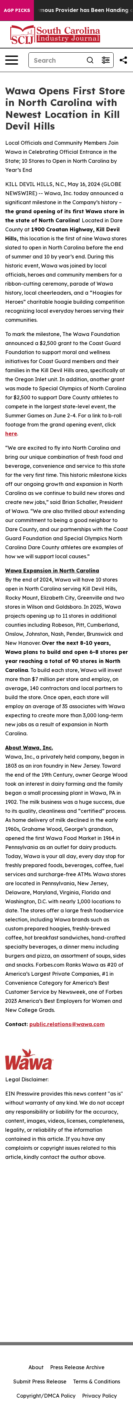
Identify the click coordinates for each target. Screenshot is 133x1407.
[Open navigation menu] (11, 60)
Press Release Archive (77, 1367)
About (36, 1367)
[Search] (90, 60)
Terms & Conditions (96, 1381)
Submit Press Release (39, 1381)
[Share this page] (123, 60)
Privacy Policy (99, 1395)
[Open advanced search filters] (105, 60)
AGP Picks (17, 10)
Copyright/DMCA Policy (46, 1395)
